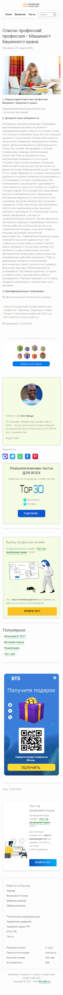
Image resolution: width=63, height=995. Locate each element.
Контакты (51, 952)
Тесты (31, 14)
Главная (10, 890)
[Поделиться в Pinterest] (36, 458)
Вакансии (20, 14)
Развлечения (11, 648)
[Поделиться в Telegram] (13, 458)
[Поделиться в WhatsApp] (20, 458)
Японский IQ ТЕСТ (15, 636)
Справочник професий (18, 921)
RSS (47, 962)
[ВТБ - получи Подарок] (31, 724)
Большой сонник (15, 957)
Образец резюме (15, 905)
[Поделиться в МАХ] (5, 458)
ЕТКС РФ (11, 931)
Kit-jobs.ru (44, 981)
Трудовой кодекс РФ (18, 926)
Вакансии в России (17, 895)
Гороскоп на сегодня (17, 952)
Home (8, 14)
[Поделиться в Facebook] (28, 458)
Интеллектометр (14, 642)
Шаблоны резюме (16, 900)
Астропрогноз (14, 962)
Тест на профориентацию (26, 550)
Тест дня (9, 653)
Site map (50, 957)
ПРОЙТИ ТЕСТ (32, 611)
